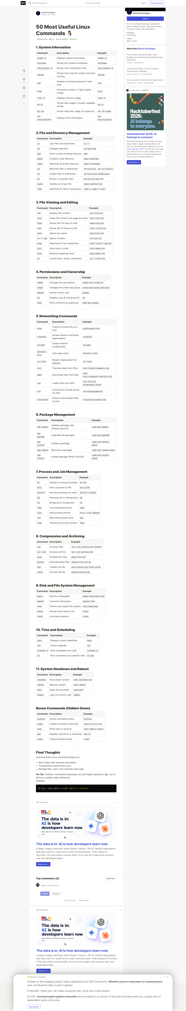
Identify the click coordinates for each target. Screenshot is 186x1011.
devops (73, 39)
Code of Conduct (70, 900)
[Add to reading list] (23, 88)
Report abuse (84, 900)
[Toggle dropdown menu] (115, 802)
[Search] (30, 3)
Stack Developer (48, 12)
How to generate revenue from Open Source (144, 81)
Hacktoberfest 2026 (135, 149)
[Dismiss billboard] (167, 977)
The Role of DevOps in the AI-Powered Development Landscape (142, 71)
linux (51, 39)
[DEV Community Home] (23, 3)
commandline (62, 39)
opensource (42, 39)
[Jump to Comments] (23, 80)
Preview (56, 894)
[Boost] (23, 96)
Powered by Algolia (91, 3)
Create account (156, 3)
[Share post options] (24, 104)
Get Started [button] (34, 1007)
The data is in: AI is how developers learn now (72, 844)
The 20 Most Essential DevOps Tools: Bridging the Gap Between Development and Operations (144, 59)
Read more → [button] (43, 864)
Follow (145, 19)
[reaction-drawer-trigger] (24, 71)
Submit (45, 894)
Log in (143, 3)
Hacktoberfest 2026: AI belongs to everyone (142, 135)
